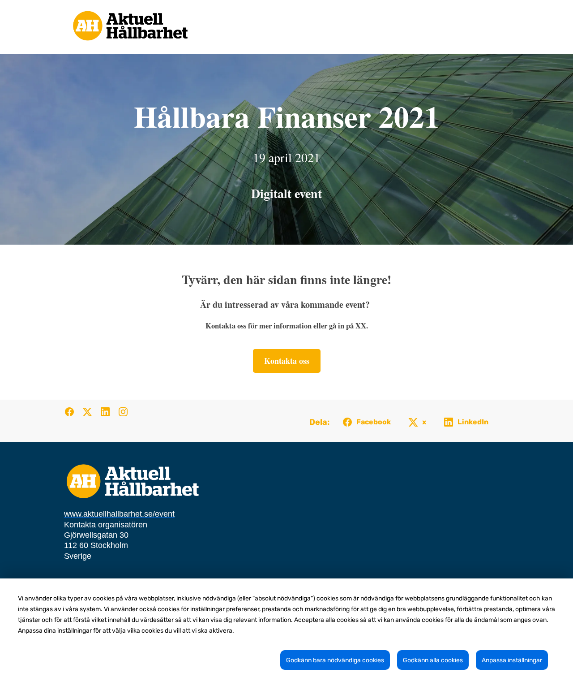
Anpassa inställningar (512, 660)
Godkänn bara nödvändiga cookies (335, 660)
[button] (73, 414)
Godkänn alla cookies (433, 660)
